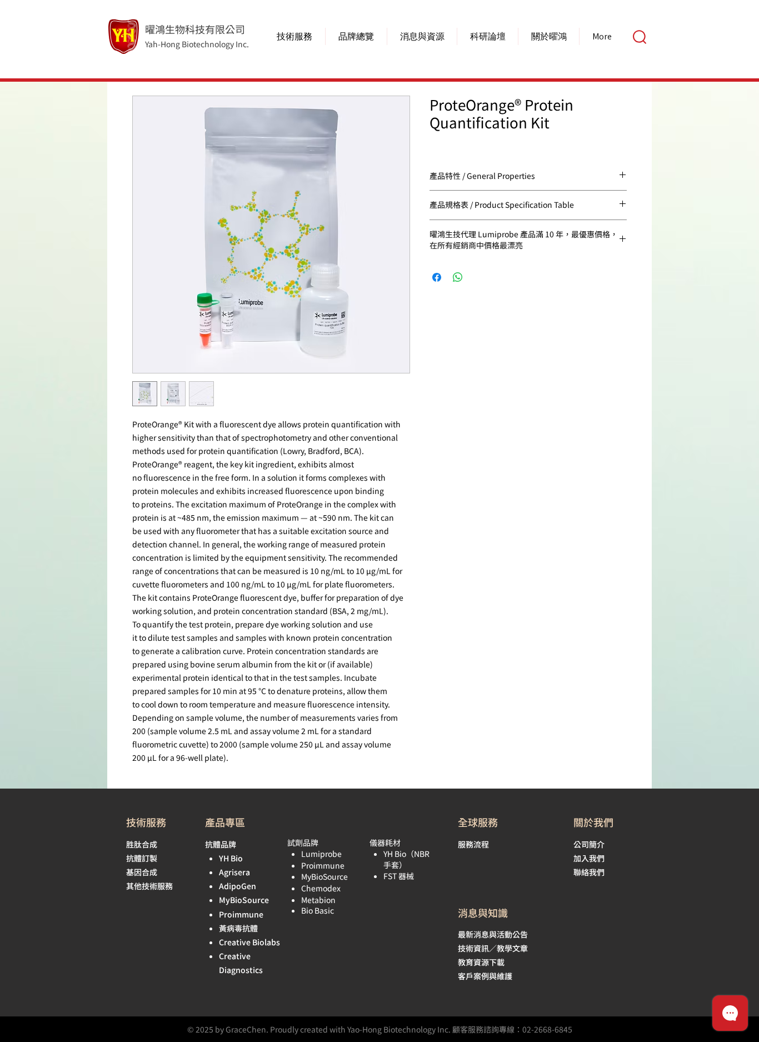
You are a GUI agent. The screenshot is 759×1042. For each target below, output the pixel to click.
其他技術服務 (149, 885)
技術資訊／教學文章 (493, 948)
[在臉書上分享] (436, 277)
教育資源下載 (481, 962)
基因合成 (141, 872)
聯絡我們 (589, 872)
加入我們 (589, 858)
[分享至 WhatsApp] (458, 277)
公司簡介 (589, 844)
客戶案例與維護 (485, 975)
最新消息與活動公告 (493, 934)
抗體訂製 (141, 858)
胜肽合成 (141, 844)
